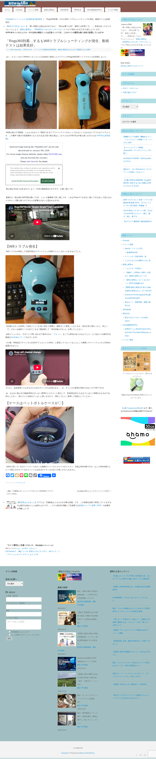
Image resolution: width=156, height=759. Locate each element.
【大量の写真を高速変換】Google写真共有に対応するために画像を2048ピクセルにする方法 (137, 183)
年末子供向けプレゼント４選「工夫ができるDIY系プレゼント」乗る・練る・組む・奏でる (137, 213)
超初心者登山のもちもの (66, 49)
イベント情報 (33, 10)
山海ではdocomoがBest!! (132, 408)
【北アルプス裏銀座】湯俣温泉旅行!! (137, 221)
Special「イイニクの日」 (134, 248)
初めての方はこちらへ (17, 26)
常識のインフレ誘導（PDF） (91, 505)
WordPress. (90, 753)
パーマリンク (20, 483)
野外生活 (77, 10)
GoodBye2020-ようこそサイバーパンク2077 (94, 491)
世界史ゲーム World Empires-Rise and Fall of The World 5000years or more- (138, 332)
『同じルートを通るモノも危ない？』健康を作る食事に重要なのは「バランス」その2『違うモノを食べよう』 (131, 622)
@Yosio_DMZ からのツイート (132, 66)
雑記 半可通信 (82, 626)
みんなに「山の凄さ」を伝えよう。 (26, 548)
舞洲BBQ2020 (132, 252)
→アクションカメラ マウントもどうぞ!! (21, 554)
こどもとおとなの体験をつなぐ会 (138, 260)
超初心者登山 (49, 10)
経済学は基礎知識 (84, 601)
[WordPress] (144, 754)
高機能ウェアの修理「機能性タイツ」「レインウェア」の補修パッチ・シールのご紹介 (137, 139)
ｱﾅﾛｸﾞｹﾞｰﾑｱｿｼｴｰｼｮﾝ (130, 88)
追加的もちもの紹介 (83, 49)
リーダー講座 (113, 10)
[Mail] (140, 754)
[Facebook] (136, 754)
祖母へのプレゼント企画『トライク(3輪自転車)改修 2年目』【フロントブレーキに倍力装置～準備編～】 (137, 202)
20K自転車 (64, 10)
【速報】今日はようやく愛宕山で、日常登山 (129, 684)
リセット (57, 334)
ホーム (7, 10)
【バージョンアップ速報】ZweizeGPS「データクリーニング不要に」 (137, 150)
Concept (19, 10)
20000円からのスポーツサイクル (48, 29)
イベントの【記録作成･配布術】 (29, 19)
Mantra (82, 753)
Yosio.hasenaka (15, 49)
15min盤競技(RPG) (94, 10)
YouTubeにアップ (18, 337)
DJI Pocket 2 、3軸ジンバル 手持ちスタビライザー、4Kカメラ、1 (32, 551)
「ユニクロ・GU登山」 (134, 268)
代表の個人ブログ (129, 92)
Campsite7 (9, 19)
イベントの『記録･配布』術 (135, 256)
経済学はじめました (27, 502)
